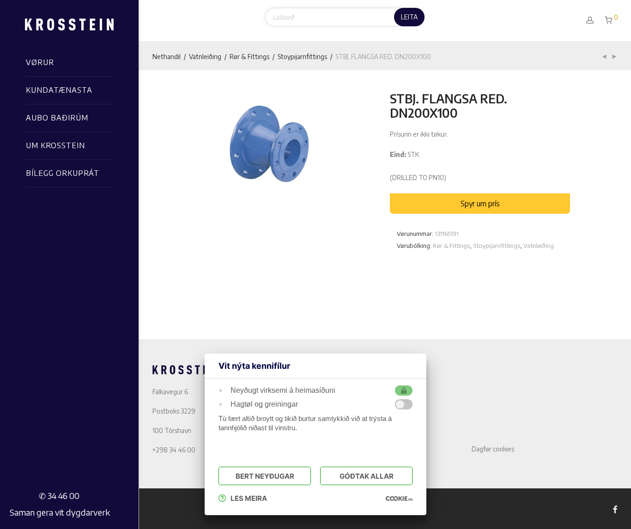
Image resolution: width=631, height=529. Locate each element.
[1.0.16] (399, 498)
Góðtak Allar (367, 476)
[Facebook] (615, 508)
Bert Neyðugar (265, 476)
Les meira (249, 498)
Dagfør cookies (493, 449)
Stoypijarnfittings (302, 56)
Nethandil (166, 56)
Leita (409, 17)
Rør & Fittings (249, 56)
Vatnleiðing (205, 56)
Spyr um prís (480, 203)
